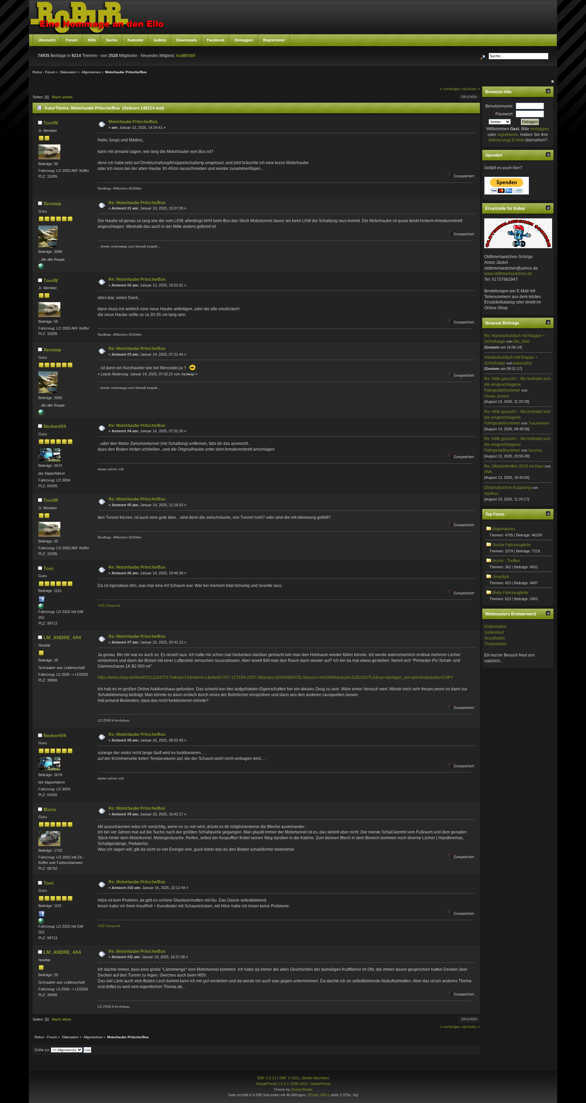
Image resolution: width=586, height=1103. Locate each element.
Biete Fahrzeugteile (510, 592)
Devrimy (535, 450)
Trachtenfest (538, 423)
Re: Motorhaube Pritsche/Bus (137, 202)
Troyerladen (495, 644)
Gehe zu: (42, 1050)
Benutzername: (499, 106)
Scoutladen (494, 638)
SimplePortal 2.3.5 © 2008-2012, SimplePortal (293, 1084)
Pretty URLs (319, 1095)
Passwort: (504, 114)
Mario (49, 809)
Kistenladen (495, 626)
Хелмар (52, 203)
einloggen (539, 128)
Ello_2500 (521, 341)
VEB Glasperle (109, 605)
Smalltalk (500, 576)
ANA (488, 472)
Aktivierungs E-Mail (506, 140)
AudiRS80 (185, 55)
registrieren (507, 134)
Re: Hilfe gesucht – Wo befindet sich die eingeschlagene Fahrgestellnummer (517, 384)
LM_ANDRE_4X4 (62, 637)
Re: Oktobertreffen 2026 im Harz (514, 466)
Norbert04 (54, 426)
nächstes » (471, 89)
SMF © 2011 (289, 1078)
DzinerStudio (301, 1089)
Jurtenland (494, 632)
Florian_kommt (496, 396)
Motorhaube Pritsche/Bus (133, 121)
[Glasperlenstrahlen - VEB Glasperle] (41, 608)
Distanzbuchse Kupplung (507, 487)
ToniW (50, 122)
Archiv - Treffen (506, 560)
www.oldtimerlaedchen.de (508, 273)
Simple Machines (315, 1078)
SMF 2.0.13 (266, 1078)
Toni (48, 568)
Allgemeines (503, 529)
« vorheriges (450, 89)
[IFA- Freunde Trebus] (41, 267)
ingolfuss (491, 493)
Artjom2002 (522, 363)
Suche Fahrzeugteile (511, 545)
